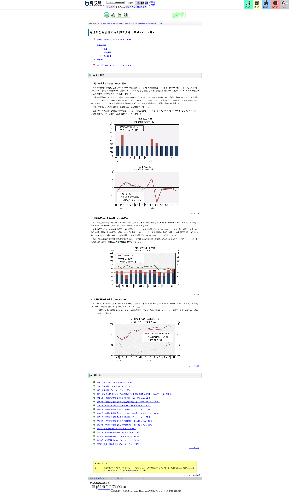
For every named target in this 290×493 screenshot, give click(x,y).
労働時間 (107, 52)
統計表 (100, 59)
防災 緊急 (275, 7)
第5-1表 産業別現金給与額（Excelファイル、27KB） (119, 433)
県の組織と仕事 (109, 23)
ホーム (100, 23)
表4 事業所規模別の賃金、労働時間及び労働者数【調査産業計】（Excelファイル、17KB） (135, 394)
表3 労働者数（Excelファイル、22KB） (114, 390)
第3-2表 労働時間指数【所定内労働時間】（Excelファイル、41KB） (125, 421)
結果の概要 (101, 45)
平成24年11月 (157, 23)
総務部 (118, 23)
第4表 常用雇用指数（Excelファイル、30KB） (116, 429)
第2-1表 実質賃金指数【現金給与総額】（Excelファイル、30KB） (124, 409)
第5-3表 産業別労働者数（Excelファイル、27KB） (118, 440)
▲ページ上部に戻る (195, 475)
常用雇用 (107, 56)
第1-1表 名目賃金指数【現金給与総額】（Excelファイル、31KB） (124, 398)
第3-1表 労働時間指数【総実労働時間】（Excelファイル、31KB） (124, 417)
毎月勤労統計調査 (146, 23)
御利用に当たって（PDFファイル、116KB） (115, 40)
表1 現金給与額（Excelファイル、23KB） (115, 382)
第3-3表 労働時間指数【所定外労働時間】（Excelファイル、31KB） (125, 425)
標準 (138, 3)
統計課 (123, 23)
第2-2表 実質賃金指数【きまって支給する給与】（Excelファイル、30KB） (128, 413)
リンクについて (108, 478)
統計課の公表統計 (133, 23)
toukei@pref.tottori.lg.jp (105, 489)
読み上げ (110, 7)
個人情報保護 (95, 478)
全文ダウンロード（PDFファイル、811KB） (115, 65)
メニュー (284, 7)
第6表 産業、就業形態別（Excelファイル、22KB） (118, 444)
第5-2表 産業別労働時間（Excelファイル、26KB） (118, 436)
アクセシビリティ (137, 478)
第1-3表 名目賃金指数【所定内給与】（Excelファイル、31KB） (124, 406)
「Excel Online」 (112, 470)
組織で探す (266, 7)
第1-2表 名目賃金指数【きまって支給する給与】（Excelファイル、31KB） (128, 402)
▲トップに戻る (194, 213)
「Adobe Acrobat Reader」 (128, 470)
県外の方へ (248, 7)
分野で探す (257, 7)
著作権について (122, 478)
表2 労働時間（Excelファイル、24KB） (114, 386)
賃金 (105, 49)
